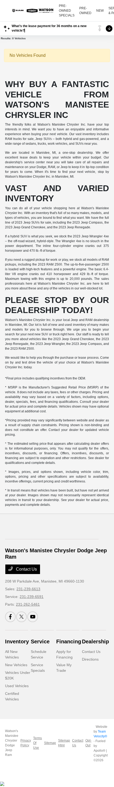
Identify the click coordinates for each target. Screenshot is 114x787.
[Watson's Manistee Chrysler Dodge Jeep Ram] (32, 10)
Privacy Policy (25, 743)
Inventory (17, 641)
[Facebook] (10, 616)
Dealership (95, 641)
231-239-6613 (28, 589)
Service (40, 641)
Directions (90, 659)
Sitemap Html (64, 743)
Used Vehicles (17, 686)
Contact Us (26, 569)
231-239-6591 (31, 596)
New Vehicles (16, 665)
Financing (68, 641)
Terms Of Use (37, 743)
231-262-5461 (28, 604)
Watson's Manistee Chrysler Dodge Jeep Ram (11, 743)
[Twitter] (21, 616)
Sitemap (50, 743)
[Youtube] (32, 616)
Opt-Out (88, 743)
